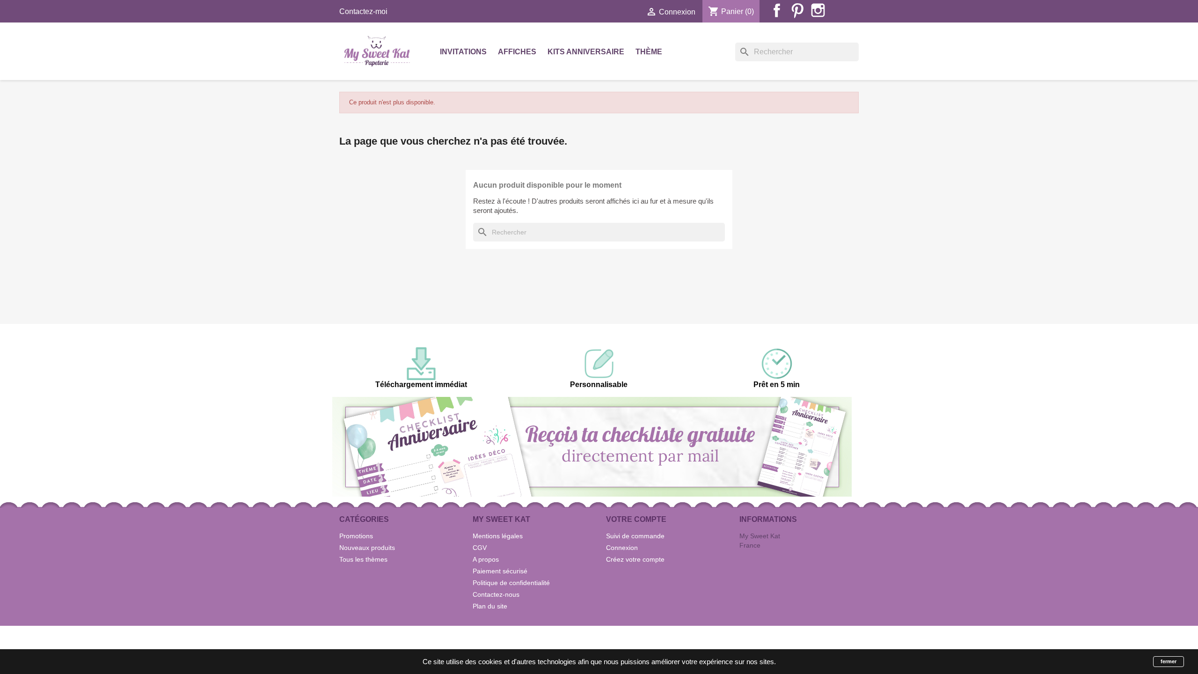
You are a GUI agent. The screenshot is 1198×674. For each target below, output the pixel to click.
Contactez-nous (496, 594)
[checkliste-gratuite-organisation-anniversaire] (592, 446)
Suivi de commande (635, 536)
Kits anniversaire (586, 52)
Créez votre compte (635, 559)
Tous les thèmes (363, 559)
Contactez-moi (363, 11)
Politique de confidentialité (511, 582)
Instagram (818, 10)
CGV (480, 547)
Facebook (776, 10)
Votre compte (636, 519)
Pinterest (797, 10)
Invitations (463, 52)
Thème (649, 52)
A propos (486, 559)
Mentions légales (498, 536)
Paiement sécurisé (500, 571)
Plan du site (490, 606)
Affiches (517, 52)
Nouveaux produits (367, 547)
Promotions (356, 536)
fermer (1168, 661)
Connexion (622, 547)
